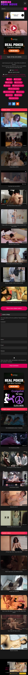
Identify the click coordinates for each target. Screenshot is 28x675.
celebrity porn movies (18, 85)
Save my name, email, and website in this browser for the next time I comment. (13, 361)
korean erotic (21, 91)
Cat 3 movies (19, 82)
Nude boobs (18, 95)
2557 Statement (9, 667)
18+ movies (17, 79)
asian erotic (9, 82)
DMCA (7, 669)
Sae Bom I (18, 76)
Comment (3, 321)
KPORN (16, 70)
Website (3, 351)
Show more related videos (14, 308)
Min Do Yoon (12, 76)
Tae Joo (24, 76)
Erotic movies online (14, 88)
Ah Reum (10, 74)
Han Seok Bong (21, 74)
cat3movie (7, 85)
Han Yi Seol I (5, 76)
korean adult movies (9, 91)
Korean (9, 79)
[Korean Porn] (11, 3)
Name (2, 339)
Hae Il (14, 74)
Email (2, 345)
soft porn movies (14, 98)
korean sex (9, 95)
